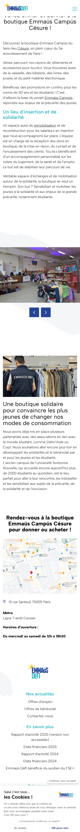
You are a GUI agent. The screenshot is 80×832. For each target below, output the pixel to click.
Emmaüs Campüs (58, 98)
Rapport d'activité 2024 (40, 754)
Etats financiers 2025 (40, 747)
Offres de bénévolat (40, 709)
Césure (23, 48)
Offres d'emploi (40, 702)
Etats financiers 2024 (40, 761)
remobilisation (45, 125)
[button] (34, 312)
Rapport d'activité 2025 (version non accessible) (40, 737)
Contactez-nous (40, 716)
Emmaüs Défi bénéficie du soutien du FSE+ (40, 768)
